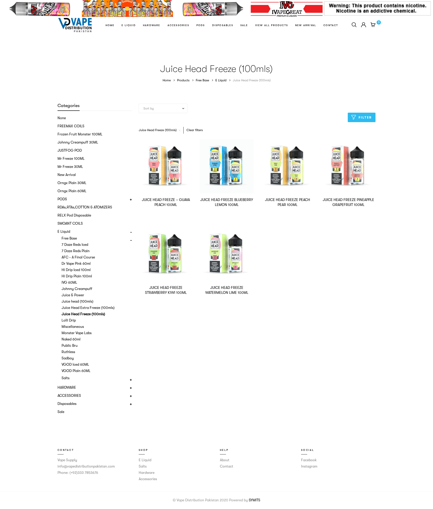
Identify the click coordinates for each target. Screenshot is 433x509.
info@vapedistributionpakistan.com (86, 466)
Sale (244, 25)
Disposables (222, 25)
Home (110, 25)
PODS (200, 25)
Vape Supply (67, 460)
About (224, 460)
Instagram (309, 466)
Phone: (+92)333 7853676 (78, 473)
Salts (143, 466)
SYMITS (254, 500)
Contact (330, 25)
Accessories (178, 25)
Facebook (309, 460)
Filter (365, 117)
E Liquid (129, 25)
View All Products (271, 25)
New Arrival (305, 25)
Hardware (151, 25)
